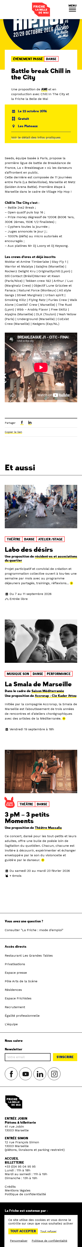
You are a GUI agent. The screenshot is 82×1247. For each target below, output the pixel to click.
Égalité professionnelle (22, 1016)
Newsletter (13, 1049)
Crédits (10, 1186)
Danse (51, 59)
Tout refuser (48, 1231)
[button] (72, 9)
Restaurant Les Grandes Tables (29, 955)
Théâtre (13, 539)
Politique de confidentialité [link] (49, 1240)
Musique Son (18, 674)
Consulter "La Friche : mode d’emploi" (34, 930)
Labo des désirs (29, 550)
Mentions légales (17, 1190)
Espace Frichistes (18, 998)
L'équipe (11, 1024)
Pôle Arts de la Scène (21, 981)
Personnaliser (18, 1240)
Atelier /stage (50, 539)
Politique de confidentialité (25, 1194)
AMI (44, 89)
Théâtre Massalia (48, 828)
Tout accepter (23, 1231)
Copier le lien (13, 432)
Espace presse (16, 973)
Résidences (13, 990)
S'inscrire (65, 1057)
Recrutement (15, 1007)
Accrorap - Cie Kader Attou (55, 696)
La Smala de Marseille (38, 684)
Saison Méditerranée (47, 691)
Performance (59, 674)
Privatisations (15, 964)
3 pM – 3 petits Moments (27, 818)
